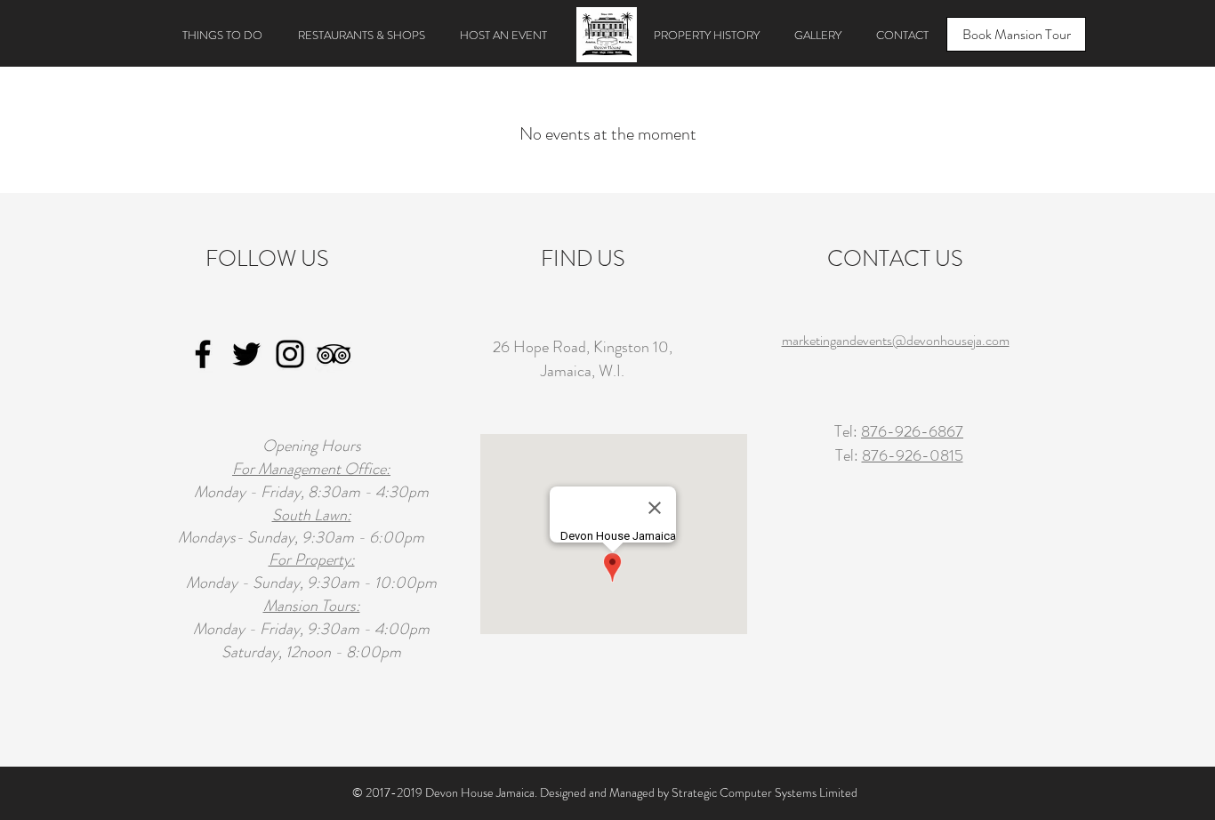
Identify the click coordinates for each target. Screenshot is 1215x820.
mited (842, 792)
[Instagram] (290, 354)
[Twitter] (246, 354)
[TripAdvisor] (333, 354)
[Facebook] (202, 354)
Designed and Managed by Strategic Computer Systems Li (684, 792)
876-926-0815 (912, 455)
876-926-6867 (912, 431)
